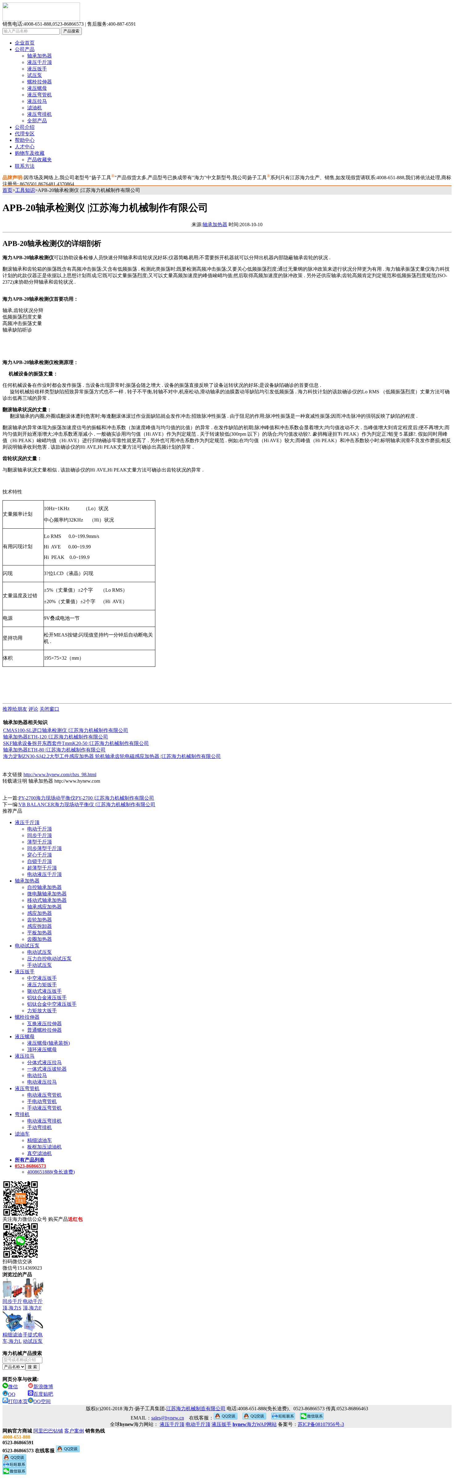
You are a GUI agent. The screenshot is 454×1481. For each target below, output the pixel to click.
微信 (13, 1386)
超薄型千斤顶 (42, 867)
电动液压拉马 (42, 1082)
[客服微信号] (312, 1417)
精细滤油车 (39, 1140)
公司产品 (25, 49)
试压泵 (34, 75)
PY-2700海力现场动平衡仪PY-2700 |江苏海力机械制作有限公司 (86, 798)
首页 (7, 190)
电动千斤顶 (39, 828)
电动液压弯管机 (44, 1095)
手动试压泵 (39, 965)
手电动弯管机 (42, 1101)
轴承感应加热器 (44, 906)
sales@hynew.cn (167, 1417)
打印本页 (18, 1401)
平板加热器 (39, 932)
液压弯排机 (39, 114)
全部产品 (37, 120)
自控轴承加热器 (44, 887)
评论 (33, 709)
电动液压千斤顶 (44, 874)
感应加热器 (39, 913)
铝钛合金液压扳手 (47, 997)
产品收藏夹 (39, 159)
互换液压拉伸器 (44, 1023)
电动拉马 (37, 1075)
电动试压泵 (27, 945)
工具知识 (25, 190)
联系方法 (25, 166)
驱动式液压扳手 (44, 991)
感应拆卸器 (39, 926)
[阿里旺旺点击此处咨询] (283, 1417)
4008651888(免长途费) (51, 1171)
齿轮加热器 (39, 919)
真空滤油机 (39, 1153)
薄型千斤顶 (39, 841)
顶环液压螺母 (42, 1049)
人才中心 (25, 146)
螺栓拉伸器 (39, 81)
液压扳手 (37, 68)
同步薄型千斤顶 (44, 848)
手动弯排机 (39, 1127)
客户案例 (74, 1430)
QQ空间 (42, 1401)
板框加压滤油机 (44, 1146)
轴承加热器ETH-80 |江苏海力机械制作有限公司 (54, 749)
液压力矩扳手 (42, 984)
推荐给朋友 (14, 709)
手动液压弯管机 (44, 1108)
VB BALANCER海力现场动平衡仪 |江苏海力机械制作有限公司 (87, 804)
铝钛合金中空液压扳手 (52, 1004)
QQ (11, 1394)
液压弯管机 (39, 94)
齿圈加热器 (39, 939)
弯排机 (22, 1114)
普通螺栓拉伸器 (44, 1030)
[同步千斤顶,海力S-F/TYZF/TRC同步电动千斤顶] (12, 1288)
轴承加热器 (39, 55)
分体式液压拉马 (44, 1062)
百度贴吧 (43, 1394)
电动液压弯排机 (44, 1120)
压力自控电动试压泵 (49, 958)
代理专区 (25, 133)
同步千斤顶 (39, 835)
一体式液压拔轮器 (47, 1069)
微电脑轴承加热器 (47, 893)
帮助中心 (25, 140)
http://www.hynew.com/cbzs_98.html (59, 774)
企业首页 (25, 42)
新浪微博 (43, 1386)
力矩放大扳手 (42, 1010)
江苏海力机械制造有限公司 (195, 1408)
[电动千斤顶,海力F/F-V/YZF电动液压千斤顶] (33, 1288)
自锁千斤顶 (39, 861)
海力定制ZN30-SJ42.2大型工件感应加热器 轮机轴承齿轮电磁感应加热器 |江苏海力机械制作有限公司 (112, 756)
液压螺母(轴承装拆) (48, 1043)
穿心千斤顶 (39, 854)
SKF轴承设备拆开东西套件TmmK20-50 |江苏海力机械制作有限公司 (76, 743)
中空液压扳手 (42, 978)
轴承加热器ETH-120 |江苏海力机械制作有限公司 (55, 736)
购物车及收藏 (29, 153)
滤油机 (34, 107)
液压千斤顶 (39, 62)
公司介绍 (25, 127)
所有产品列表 (29, 1159)
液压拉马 (37, 101)
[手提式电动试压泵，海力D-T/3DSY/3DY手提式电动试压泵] (33, 1321)
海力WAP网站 (255, 1424)
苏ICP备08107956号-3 (321, 1424)
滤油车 (22, 1133)
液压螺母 (37, 88)
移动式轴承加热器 (47, 900)
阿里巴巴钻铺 (48, 1430)
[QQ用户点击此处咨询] (226, 1417)
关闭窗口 (49, 709)
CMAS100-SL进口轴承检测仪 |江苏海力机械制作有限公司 (65, 730)
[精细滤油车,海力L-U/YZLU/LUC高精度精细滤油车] (12, 1321)
